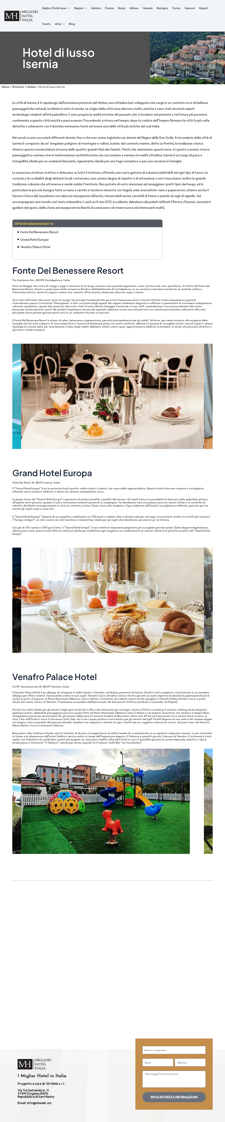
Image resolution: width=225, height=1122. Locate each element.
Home (5, 86)
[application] (68, 8)
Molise (31, 86)
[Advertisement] (112, 950)
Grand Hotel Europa (34, 239)
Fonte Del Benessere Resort (39, 232)
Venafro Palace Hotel (35, 247)
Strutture (18, 86)
